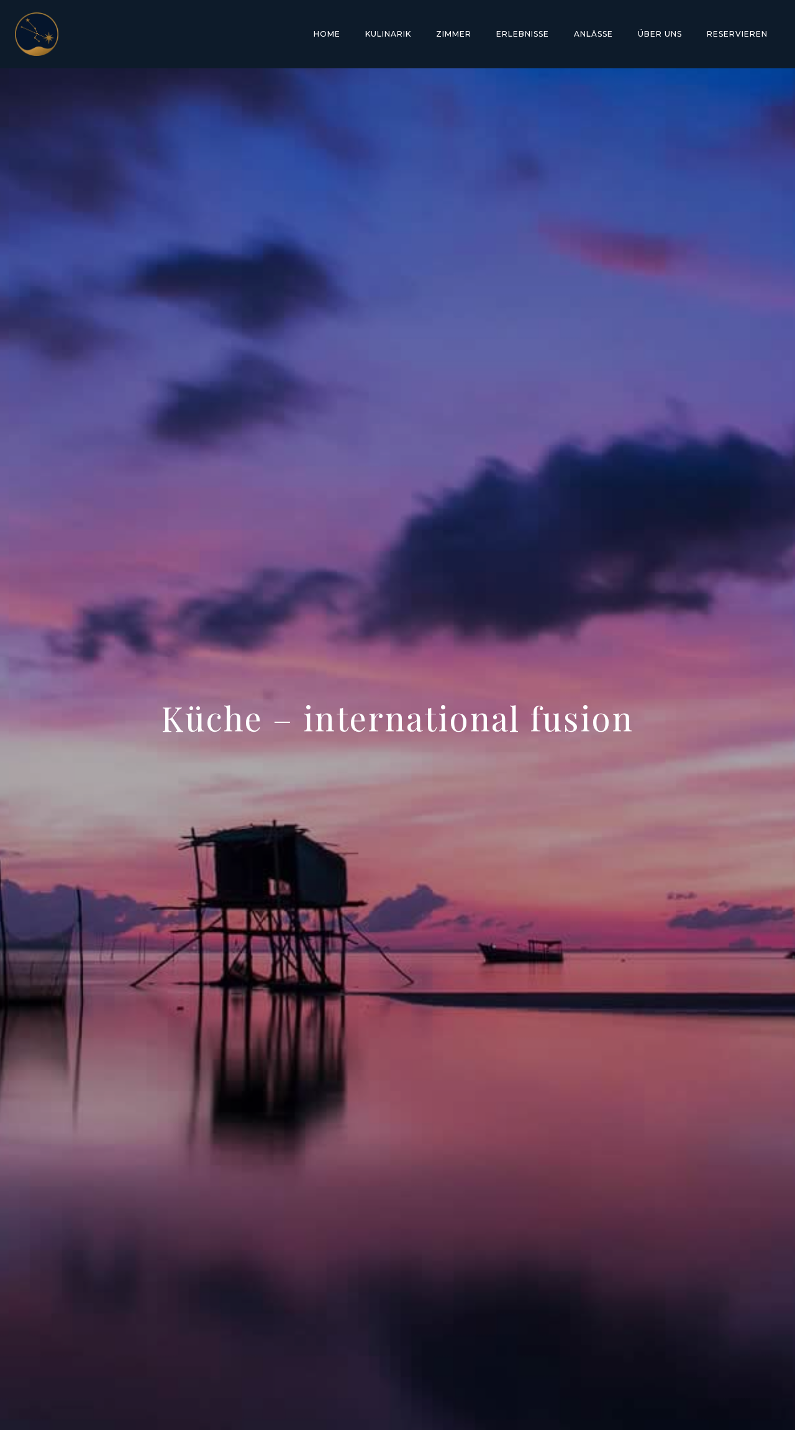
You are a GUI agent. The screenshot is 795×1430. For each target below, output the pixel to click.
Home (327, 34)
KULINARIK (388, 34)
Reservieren (737, 34)
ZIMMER (453, 34)
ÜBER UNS (660, 34)
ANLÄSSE (593, 34)
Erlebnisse (522, 34)
